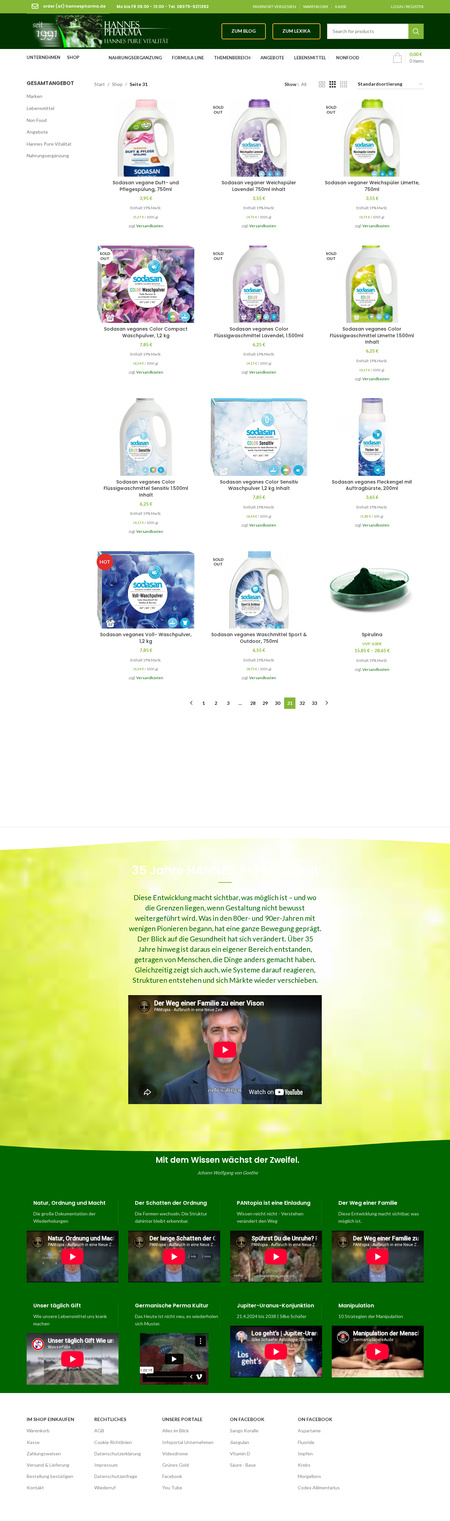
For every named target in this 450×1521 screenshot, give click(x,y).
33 (314, 703)
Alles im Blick (175, 1430)
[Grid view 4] (343, 84)
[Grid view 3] (332, 84)
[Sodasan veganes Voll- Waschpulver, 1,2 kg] (145, 590)
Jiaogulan (239, 1442)
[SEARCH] (416, 31)
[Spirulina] (371, 590)
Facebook (172, 1476)
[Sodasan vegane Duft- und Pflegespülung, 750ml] (145, 138)
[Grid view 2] (322, 84)
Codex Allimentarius (319, 1487)
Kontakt (35, 1487)
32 (302, 703)
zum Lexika (296, 31)
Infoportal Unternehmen (188, 1442)
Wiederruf (105, 1487)
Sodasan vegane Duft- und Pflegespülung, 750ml (146, 186)
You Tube (172, 1487)
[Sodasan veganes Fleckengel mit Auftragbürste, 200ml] (371, 437)
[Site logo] (100, 30)
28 (252, 703)
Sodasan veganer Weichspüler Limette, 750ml (372, 186)
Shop (117, 84)
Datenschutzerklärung (117, 1453)
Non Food (37, 120)
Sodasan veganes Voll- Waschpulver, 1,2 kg (146, 638)
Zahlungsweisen (44, 1453)
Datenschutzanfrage (115, 1476)
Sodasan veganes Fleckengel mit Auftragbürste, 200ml (372, 485)
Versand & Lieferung (48, 1465)
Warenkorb (38, 1430)
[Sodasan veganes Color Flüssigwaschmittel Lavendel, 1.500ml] (259, 284)
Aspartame (309, 1430)
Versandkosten (149, 226)
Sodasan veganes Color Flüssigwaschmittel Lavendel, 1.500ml (258, 332)
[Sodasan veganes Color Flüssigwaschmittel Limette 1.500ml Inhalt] (371, 284)
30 (277, 703)
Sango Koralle (244, 1430)
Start (99, 84)
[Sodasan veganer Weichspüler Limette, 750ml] (371, 138)
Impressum (106, 1465)
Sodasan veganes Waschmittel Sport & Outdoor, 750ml (259, 638)
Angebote (37, 132)
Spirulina (372, 634)
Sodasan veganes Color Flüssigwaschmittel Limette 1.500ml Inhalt (372, 335)
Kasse (33, 1442)
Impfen (305, 1453)
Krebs (304, 1465)
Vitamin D (240, 1453)
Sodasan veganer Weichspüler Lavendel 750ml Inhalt (259, 186)
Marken (34, 96)
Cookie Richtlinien (113, 1442)
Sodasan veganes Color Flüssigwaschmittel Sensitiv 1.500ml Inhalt (146, 488)
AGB (99, 1430)
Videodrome (175, 1453)
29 (265, 703)
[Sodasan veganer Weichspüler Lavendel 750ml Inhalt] (259, 138)
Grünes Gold (175, 1465)
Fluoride (306, 1442)
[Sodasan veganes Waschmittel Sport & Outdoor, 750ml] (259, 590)
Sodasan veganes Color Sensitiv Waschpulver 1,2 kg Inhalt (259, 485)
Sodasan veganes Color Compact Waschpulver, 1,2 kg (146, 332)
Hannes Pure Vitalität (49, 144)
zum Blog (243, 31)
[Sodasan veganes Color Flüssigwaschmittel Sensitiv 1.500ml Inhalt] (145, 437)
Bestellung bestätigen (50, 1476)
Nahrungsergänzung (48, 155)
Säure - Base (243, 1465)
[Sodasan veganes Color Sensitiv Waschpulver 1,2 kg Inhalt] (259, 437)
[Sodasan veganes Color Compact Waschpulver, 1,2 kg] (145, 284)
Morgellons (309, 1476)
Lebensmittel (40, 108)
